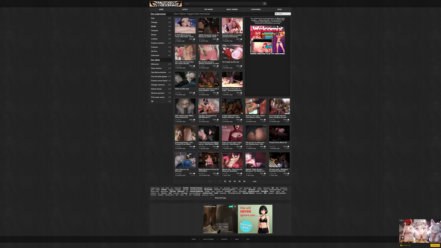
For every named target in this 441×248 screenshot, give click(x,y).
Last (254, 181)
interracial (266, 188)
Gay (161, 18)
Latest (185, 9)
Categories (256, 9)
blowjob (264, 191)
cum (190, 195)
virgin (259, 188)
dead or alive (155, 191)
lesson (212, 195)
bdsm (272, 191)
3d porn (251, 190)
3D (161, 101)
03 (230, 181)
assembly (223, 193)
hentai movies (196, 188)
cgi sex (259, 190)
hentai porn (169, 195)
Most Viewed (232, 9)
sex (170, 193)
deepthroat (208, 188)
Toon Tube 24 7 (266, 22)
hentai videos (248, 193)
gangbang (219, 191)
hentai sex (248, 188)
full (221, 188)
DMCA (237, 239)
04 (235, 181)
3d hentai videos (275, 190)
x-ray (239, 190)
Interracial (161, 55)
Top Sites (155, 59)
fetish (167, 188)
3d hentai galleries (229, 190)
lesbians (153, 193)
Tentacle (161, 30)
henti (158, 190)
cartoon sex (155, 188)
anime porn (208, 193)
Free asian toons (161, 97)
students (161, 195)
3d (272, 188)
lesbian (171, 190)
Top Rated (208, 9)
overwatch (177, 188)
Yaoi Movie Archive (161, 72)
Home (161, 9)
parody (285, 190)
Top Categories (158, 14)
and (240, 188)
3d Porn (161, 51)
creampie (196, 195)
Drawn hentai (161, 89)
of (186, 195)
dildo (277, 188)
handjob (228, 191)
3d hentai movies (234, 193)
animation (242, 191)
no (171, 188)
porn (152, 190)
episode (185, 190)
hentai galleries (196, 191)
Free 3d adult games (161, 76)
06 (244, 181)
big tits (173, 191)
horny (182, 195)
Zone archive (161, 68)
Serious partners (161, 93)
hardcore (283, 188)
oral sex (235, 188)
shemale (227, 188)
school (234, 191)
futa (283, 191)
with (177, 195)
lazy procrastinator (195, 193)
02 (225, 181)
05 (239, 181)
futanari (181, 191)
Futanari (161, 47)
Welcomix (161, 64)
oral (162, 188)
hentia (207, 191)
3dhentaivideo (281, 193)
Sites (279, 9)
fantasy (164, 193)
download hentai (196, 190)
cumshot (176, 193)
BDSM (161, 26)
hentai (185, 188)
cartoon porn (253, 191)
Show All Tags (220, 198)
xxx (187, 191)
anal (216, 193)
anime (164, 190)
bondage (184, 193)
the (254, 188)
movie (216, 188)
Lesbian (161, 39)
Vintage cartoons (161, 85)
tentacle (271, 193)
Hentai (161, 35)
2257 (248, 239)
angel (265, 190)
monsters (259, 193)
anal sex (153, 195)
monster (217, 190)
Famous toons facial (161, 81)
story (213, 191)
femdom (178, 190)
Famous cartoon (161, 43)
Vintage (161, 22)
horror (278, 191)
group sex (205, 195)
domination (164, 191)
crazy (245, 190)
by (158, 193)
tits (265, 193)
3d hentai (208, 190)
